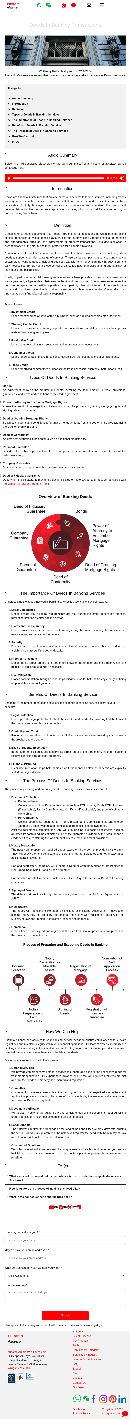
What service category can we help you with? (33, 1267)
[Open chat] (124, 1413)
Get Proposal (81, 1340)
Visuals (77, 1378)
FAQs (15, 141)
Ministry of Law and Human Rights (28, 483)
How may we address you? (22, 1232)
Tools (76, 1345)
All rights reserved (113, 1413)
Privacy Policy (81, 1413)
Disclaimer (79, 1409)
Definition (18, 109)
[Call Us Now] (63, 5)
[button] (65, 1178)
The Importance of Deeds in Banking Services (42, 120)
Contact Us (79, 1382)
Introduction (20, 103)
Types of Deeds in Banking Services (36, 114)
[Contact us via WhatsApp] (39, 5)
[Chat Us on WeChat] (49, 7)
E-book (77, 1368)
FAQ (75, 1364)
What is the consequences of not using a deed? (40, 1196)
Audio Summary (22, 98)
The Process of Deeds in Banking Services (40, 130)
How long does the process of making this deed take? (44, 1188)
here (21, 167)
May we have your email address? (26, 1250)
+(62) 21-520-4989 (19, 1368)
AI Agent (78, 1331)
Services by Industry (85, 1354)
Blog (75, 1373)
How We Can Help (24, 136)
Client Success (82, 1336)
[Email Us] (89, 5)
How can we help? (16, 1285)
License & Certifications (87, 1359)
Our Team (78, 1387)
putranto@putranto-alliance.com (27, 1352)
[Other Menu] (102, 5)
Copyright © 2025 (112, 1409)
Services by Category (86, 1350)
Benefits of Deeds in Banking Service (36, 125)
